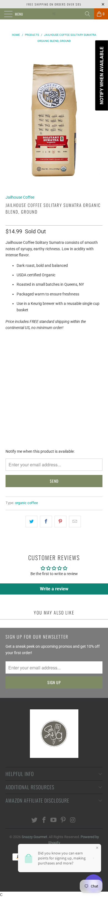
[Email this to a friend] (75, 521)
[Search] (87, 13)
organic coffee (26, 503)
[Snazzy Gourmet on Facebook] (44, 820)
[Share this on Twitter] (31, 521)
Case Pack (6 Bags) (51, 349)
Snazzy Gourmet (34, 837)
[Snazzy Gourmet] (54, 13)
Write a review (54, 588)
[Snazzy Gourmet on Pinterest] (63, 820)
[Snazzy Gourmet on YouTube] (54, 820)
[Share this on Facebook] (46, 521)
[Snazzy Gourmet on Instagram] (73, 820)
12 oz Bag (17, 349)
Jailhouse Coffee (20, 197)
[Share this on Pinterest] (60, 521)
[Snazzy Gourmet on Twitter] (34, 820)
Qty (9, 364)
